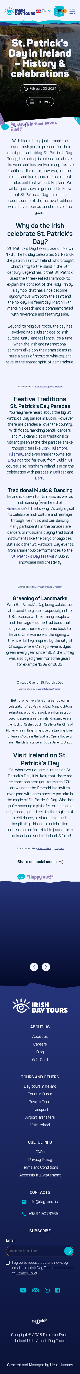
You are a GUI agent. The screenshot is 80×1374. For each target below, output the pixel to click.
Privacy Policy (27, 1273)
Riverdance (15, 508)
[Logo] (19, 11)
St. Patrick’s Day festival (32, 556)
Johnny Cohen (42, 587)
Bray (12, 460)
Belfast (59, 472)
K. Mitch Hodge (42, 386)
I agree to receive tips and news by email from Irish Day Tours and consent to (43, 1267)
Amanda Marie (44, 848)
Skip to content (18, 2)
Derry (39, 478)
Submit (68, 1251)
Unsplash (57, 386)
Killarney (16, 454)
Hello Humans (61, 1364)
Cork (46, 448)
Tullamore (59, 448)
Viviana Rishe (42, 689)
